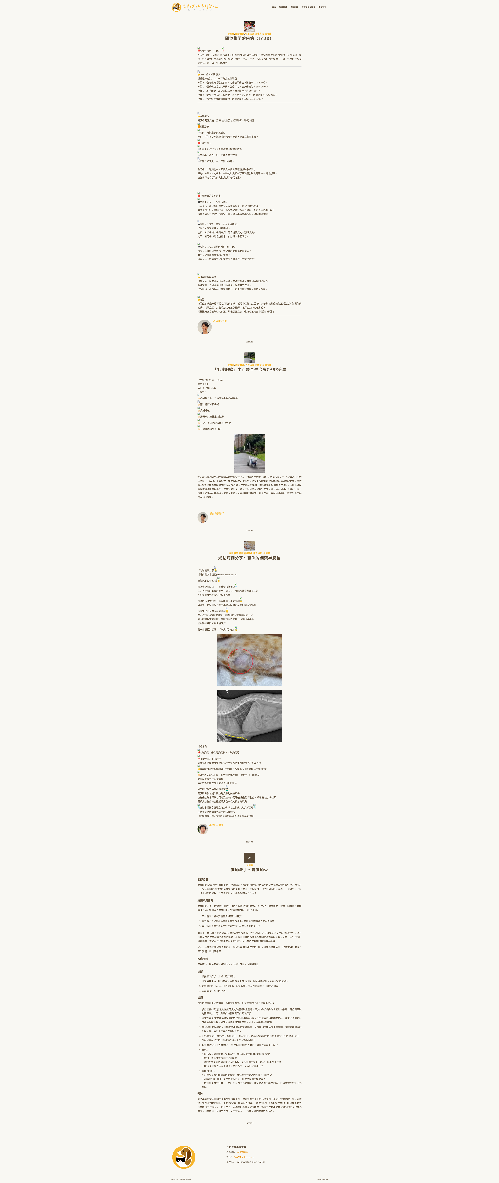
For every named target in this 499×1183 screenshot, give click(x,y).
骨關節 (268, 34)
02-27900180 (242, 1152)
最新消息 (239, 34)
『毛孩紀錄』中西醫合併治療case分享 (250, 369)
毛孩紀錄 (249, 34)
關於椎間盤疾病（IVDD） (249, 38)
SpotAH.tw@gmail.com (244, 1157)
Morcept (325, 1179)
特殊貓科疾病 (245, 553)
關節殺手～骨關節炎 (249, 870)
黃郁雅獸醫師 (220, 321)
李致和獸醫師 (216, 825)
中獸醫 (231, 34)
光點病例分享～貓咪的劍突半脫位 (249, 558)
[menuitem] (274, 7)
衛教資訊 (259, 34)
